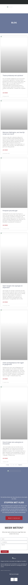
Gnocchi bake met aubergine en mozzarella (13, 443)
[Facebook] (12, 579)
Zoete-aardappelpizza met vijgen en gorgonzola (13, 363)
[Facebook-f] (12, 2)
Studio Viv (9, 570)
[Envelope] (15, 2)
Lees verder (5, 92)
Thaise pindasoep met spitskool (13, 75)
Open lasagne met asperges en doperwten (13, 286)
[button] (26, 8)
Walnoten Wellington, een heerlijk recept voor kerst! (13, 133)
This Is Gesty (5, 570)
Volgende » (20, 464)
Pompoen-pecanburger (10, 211)
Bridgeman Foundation (21, 561)
